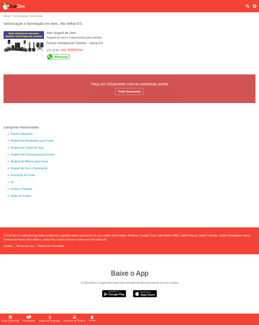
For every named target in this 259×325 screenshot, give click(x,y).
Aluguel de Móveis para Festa (29, 161)
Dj (12, 182)
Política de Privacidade (51, 245)
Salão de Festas (21, 195)
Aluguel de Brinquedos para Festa (32, 140)
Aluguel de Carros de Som (27, 147)
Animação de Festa (23, 175)
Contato (8, 245)
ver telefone (71, 49)
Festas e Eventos (21, 188)
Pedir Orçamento (129, 91)
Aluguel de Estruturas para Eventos (33, 154)
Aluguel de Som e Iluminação (29, 168)
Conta (92, 320)
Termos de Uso (25, 245)
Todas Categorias (22, 133)
